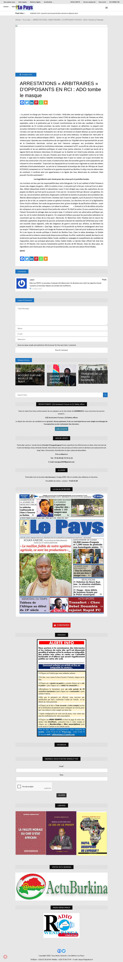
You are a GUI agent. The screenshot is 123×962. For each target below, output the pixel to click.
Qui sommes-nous (9, 2)
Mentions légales (35, 2)
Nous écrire (102, 2)
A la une (26, 20)
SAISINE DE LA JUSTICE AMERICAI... (58, 379)
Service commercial (89, 2)
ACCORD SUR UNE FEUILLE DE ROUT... (29, 378)
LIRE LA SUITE (61, 429)
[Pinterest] (36, 102)
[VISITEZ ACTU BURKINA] (61, 887)
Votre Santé (15, 6)
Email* (61, 766)
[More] (45, 102)
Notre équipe (22, 2)
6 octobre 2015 (27, 74)
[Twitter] (27, 102)
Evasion (6, 6)
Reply (104, 279)
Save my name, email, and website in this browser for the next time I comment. (47, 345)
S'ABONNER (63, 625)
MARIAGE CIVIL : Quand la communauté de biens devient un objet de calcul (54, 13)
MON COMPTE (75, 2)
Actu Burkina (48, 2)
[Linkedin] (31, 102)
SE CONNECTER (114, 2)
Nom (61, 775)
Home (18, 20)
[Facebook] (22, 102)
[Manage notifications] (5, 957)
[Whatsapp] (41, 102)
